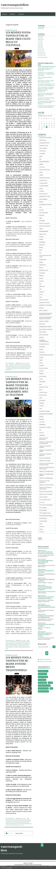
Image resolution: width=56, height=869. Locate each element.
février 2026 (41, 49)
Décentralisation (43, 193)
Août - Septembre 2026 (43, 77)
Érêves (39, 80)
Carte (40, 538)
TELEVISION (42, 400)
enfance (41, 228)
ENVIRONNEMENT (43, 231)
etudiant (41, 236)
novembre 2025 (41, 55)
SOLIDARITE (42, 381)
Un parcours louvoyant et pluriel (46, 98)
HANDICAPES (42, 265)
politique (41, 337)
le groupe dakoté (20, 643)
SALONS (41, 357)
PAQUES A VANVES (43, 321)
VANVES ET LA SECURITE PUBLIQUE (45, 454)
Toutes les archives (42, 57)
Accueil (4, 14)
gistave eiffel (12, 643)
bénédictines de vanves (44, 685)
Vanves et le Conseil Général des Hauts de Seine (46, 464)
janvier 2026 (41, 51)
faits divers (42, 244)
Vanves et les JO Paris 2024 (45, 491)
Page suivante (19, 833)
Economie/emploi (43, 212)
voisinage (41, 526)
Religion (41, 349)
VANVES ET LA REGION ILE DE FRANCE (46, 450)
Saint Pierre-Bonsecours (44, 70)
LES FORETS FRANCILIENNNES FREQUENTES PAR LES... (46, 607)
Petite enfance (42, 332)
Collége (41, 175)
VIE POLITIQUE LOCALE (45, 513)
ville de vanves (15, 364)
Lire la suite (41, 28)
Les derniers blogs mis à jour (18, 864)
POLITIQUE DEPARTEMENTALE (44, 340)
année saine (10, 368)
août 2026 (40, 37)
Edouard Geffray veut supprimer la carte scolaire (46, 101)
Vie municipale (43, 507)
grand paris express (43, 691)
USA (40, 430)
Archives (12, 14)
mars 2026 (40, 47)
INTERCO (41, 275)
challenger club (17, 819)
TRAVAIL (41, 416)
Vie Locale (23, 640)
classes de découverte (44, 169)
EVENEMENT (42, 242)
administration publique (45, 137)
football (50, 682)
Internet (41, 278)
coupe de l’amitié (24, 365)
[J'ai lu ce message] (54, 866)
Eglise (40, 218)
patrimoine (42, 324)
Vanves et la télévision (44, 458)
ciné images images (13, 823)
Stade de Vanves (43, 392)
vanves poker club (22, 645)
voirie (40, 523)
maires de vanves (43, 299)
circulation (42, 167)
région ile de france (43, 688)
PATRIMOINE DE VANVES (45, 326)
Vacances (41, 432)
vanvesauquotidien (15, 5)
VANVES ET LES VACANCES (45, 494)
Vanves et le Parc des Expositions (44, 481)
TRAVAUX (41, 419)
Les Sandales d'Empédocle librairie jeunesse (46, 81)
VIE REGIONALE (43, 518)
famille (41, 247)
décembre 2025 (41, 53)
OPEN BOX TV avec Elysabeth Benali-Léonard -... (46, 73)
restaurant (42, 352)
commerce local (43, 180)
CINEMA (41, 164)
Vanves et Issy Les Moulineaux (43, 438)
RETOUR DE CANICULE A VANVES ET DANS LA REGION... (45, 634)
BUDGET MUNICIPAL (44, 161)
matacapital (23, 819)
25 (44, 127)
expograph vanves (43, 671)
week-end (41, 531)
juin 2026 (40, 41)
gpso (51, 688)
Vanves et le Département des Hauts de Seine (46, 468)
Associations (42, 151)
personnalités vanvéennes (45, 329)
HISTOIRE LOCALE (43, 270)
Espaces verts (42, 234)
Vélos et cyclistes (43, 497)
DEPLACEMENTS (43, 199)
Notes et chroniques (45, 99)
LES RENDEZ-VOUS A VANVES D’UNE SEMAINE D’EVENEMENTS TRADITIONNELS (18, 664)
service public (42, 376)
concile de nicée (17, 368)
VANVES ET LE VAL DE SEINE (46, 485)
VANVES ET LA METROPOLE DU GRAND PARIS (46, 442)
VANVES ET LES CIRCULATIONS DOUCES (45, 488)
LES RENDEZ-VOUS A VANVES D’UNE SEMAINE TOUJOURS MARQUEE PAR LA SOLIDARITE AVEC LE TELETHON (18, 386)
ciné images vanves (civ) (14, 365)
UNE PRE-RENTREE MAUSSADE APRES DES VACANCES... (45, 562)
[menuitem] (4, 14)
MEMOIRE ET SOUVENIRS (45, 305)
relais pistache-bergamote (20, 821)
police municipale (43, 334)
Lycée (40, 297)
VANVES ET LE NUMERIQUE (46, 478)
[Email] (46, 653)
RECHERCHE (42, 346)
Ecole (40, 207)
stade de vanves (42, 674)
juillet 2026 (40, 39)
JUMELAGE (42, 286)
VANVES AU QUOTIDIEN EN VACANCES (46, 571)
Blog (40, 159)
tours (40, 408)
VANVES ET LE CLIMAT (44, 460)
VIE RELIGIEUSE (43, 521)
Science (41, 362)
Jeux (40, 283)
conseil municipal (42, 677)
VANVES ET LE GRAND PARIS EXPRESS (46, 474)
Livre (40, 289)
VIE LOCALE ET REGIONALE (46, 505)
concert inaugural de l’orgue (16, 825)
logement (41, 291)
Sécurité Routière (43, 368)
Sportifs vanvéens (43, 387)
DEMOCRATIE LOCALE (44, 196)
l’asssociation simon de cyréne (15, 644)
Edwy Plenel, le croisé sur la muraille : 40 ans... (46, 94)
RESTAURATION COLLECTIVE (46, 354)
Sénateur (41, 371)
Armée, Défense (43, 148)
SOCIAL (41, 379)
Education (41, 215)
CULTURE (41, 191)
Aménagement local (44, 142)
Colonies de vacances (44, 177)
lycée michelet (42, 679)
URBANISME (42, 424)
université (41, 422)
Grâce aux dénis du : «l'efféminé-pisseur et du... (46, 88)
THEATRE (41, 403)
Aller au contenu (5, 1)
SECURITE (41, 365)
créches (41, 188)
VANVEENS (42, 435)
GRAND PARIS (42, 259)
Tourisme (41, 405)
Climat (41, 172)
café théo (13, 822)
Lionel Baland (49, 107)
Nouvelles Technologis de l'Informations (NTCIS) (45, 317)
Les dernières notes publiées (28, 864)
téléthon (21, 364)
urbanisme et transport (45, 427)
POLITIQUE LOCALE (44, 344)
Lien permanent (10, 363)
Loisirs (41, 294)
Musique (41, 307)
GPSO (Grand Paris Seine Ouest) (45, 256)
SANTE (41, 360)
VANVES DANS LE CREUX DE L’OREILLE (46, 580)
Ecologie (41, 210)
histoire (41, 267)
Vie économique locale (44, 499)
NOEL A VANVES (43, 310)
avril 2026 (40, 45)
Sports (40, 389)
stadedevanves (19, 822)
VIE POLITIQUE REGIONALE (46, 515)
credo (22, 368)
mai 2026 (40, 43)
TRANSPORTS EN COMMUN (46, 413)
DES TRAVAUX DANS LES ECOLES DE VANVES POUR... (46, 552)
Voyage (41, 529)
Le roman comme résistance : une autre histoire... (46, 84)
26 (46, 127)
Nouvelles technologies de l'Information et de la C (45, 314)
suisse (40, 397)
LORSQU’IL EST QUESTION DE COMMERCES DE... (46, 616)
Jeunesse (41, 281)
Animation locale (43, 145)
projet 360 (29, 819)
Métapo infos (51, 85)
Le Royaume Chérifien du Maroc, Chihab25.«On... (45, 90)
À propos (21, 14)
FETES (40, 250)
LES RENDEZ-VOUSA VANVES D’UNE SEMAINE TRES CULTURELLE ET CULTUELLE (18, 39)
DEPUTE (41, 202)
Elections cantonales (44, 223)
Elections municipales (44, 226)
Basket (41, 156)
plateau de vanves (10, 821)
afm (18, 641)
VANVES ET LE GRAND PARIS (46, 471)
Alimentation (42, 140)
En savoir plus (9, 868)
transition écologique (44, 411)
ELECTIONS (42, 220)
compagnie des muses (13, 645)
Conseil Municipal (43, 185)
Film (40, 253)
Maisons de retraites (44, 302)
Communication (43, 183)
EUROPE (41, 239)
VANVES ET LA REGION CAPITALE (44, 446)
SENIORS (41, 373)
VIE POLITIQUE (43, 510)
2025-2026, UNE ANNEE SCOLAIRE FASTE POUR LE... (46, 597)
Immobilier (42, 273)
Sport (40, 384)
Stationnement (43, 395)
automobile (42, 153)
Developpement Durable (45, 204)
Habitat (41, 262)
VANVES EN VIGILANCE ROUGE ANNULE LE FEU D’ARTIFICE (45, 588)
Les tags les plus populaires (37, 864)
